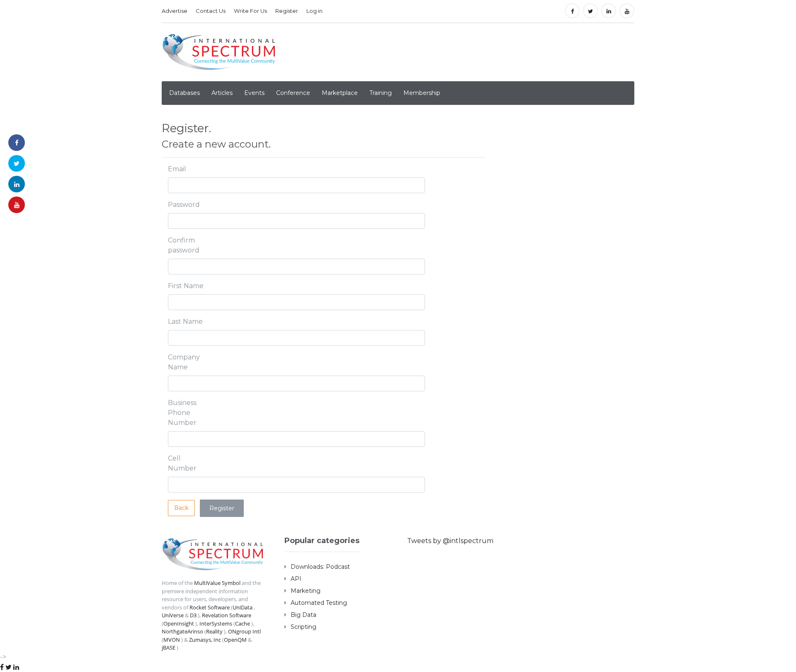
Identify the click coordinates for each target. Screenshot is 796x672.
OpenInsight (178, 623)
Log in (314, 10)
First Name (186, 286)
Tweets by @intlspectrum (450, 541)
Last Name (185, 321)
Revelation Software (226, 615)
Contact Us (211, 10)
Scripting (303, 627)
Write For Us (250, 10)
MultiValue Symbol (217, 583)
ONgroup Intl (244, 631)
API (296, 578)
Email (177, 169)
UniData (242, 607)
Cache (242, 623)
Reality (214, 631)
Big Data (303, 615)
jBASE (168, 647)
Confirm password (183, 245)
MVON (171, 639)
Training (380, 93)
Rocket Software (209, 607)
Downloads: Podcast (320, 566)
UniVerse (173, 615)
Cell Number (182, 463)
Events (254, 93)
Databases (184, 93)
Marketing (305, 590)
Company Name (184, 362)
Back (181, 508)
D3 (193, 615)
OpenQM (235, 639)
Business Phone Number (182, 413)
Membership (421, 93)
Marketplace (340, 93)
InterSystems (215, 623)
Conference (293, 93)
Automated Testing (319, 602)
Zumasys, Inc (205, 639)
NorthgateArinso (182, 631)
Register (286, 10)
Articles (222, 93)
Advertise (174, 10)
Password (184, 205)
